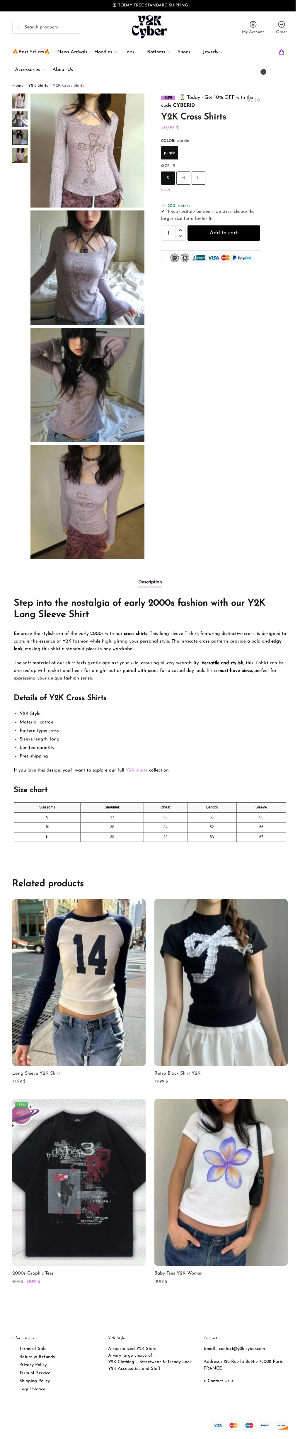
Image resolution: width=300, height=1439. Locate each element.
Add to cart (224, 233)
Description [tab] (150, 582)
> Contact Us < (218, 1381)
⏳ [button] (114, 5)
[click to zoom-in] (87, 150)
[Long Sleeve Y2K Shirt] (79, 982)
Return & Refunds (37, 1357)
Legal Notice (32, 1389)
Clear (166, 189)
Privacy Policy (33, 1365)
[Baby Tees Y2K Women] (221, 1182)
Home (17, 86)
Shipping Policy (34, 1381)
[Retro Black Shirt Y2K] (221, 982)
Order (281, 32)
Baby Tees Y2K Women (178, 1273)
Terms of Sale (33, 1349)
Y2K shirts (137, 770)
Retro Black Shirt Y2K (177, 1073)
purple (169, 152)
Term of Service (34, 1373)
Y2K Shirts (38, 86)
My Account (253, 32)
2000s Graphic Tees (33, 1273)
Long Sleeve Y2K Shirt (36, 1073)
